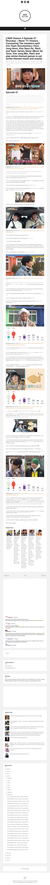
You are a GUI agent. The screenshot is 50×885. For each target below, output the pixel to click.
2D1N (11, 63)
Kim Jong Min (18, 63)
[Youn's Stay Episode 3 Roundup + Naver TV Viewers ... (18, 806)
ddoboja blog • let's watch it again (24, 881)
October (9, 778)
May (8, 785)
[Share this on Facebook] (9, 523)
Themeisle (19, 882)
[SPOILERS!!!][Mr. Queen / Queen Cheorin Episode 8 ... (17, 843)
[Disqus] (25, 597)
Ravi (34, 63)
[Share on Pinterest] (13, 523)
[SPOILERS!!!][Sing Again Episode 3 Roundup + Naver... (17, 836)
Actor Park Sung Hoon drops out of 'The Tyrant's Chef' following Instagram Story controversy (26, 749)
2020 (7, 853)
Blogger (27, 868)
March (8, 790)
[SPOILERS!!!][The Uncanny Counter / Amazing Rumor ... (18, 799)
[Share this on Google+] (12, 523)
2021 (7, 776)
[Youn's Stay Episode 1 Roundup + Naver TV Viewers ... (18, 824)
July (8, 780)
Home (25, 575)
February (9, 792)
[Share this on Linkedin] (15, 523)
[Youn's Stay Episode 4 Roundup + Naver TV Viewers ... (18, 796)
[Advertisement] (25, 696)
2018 (7, 858)
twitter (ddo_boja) (8, 666)
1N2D (13, 62)
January (9, 794)
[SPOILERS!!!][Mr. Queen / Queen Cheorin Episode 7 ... (17, 845)
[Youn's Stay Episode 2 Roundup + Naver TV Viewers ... (18, 817)
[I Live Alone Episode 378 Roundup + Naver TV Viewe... (18, 829)
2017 (7, 860)
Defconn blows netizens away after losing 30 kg (19, 754)
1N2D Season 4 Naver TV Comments (28, 62)
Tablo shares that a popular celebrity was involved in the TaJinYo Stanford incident (26, 716)
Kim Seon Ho (24, 63)
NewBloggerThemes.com (32, 882)
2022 (7, 773)
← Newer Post (6, 575)
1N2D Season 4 (18, 62)
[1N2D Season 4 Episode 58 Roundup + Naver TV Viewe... (18, 810)
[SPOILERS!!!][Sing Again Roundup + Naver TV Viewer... (18, 819)
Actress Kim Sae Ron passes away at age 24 (18, 737)
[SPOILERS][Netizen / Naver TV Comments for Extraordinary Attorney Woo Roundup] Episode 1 (26, 722)
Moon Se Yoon (30, 63)
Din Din (13, 63)
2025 (7, 769)
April (8, 787)
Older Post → (44, 575)
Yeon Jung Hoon (38, 63)
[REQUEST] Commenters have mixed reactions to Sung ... (18, 826)
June (8, 783)
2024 (7, 771)
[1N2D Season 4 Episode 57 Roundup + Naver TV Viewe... (18, 840)
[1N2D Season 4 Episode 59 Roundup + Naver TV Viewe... (18, 801)
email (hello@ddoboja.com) (10, 668)
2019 (7, 855)
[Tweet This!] (10, 523)
